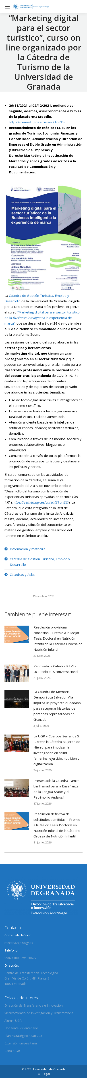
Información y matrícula (27, 549)
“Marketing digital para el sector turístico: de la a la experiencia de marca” (42, 317)
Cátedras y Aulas (22, 574)
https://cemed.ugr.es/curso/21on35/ (37, 122)
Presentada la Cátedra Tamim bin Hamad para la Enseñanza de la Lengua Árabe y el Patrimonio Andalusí (56, 788)
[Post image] (16, 634)
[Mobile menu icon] (7, 6)
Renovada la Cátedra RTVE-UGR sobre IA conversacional (55, 669)
